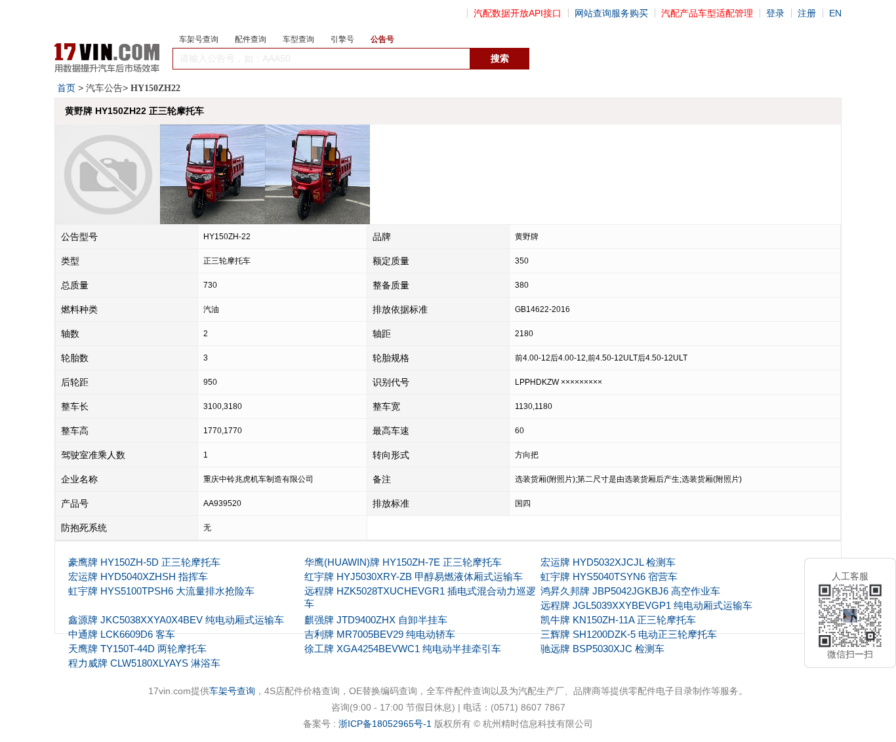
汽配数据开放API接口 (517, 13)
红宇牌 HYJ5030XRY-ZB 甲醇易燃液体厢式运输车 (413, 576)
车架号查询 (198, 39)
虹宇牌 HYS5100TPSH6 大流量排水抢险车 (161, 590)
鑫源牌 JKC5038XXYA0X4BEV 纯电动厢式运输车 (176, 619)
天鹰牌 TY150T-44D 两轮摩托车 (137, 648)
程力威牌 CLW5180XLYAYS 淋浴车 (144, 663)
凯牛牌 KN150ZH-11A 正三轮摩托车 (618, 619)
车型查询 (298, 39)
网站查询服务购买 (611, 13)
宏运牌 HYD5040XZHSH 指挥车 (138, 576)
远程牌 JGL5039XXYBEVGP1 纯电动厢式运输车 (646, 605)
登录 (775, 13)
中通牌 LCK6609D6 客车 (121, 634)
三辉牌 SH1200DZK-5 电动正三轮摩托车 (628, 634)
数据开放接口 (558, 59)
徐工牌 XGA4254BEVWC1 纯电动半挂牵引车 (402, 648)
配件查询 (250, 39)
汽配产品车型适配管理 (707, 13)
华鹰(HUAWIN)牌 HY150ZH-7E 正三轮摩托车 (403, 562)
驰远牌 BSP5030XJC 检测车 (602, 648)
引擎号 (342, 39)
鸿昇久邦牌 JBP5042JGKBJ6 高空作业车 (630, 590)
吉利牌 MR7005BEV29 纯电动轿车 (379, 634)
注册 (807, 13)
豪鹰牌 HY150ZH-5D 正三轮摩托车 (144, 562)
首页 (66, 88)
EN (835, 13)
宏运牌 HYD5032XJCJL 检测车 (608, 562)
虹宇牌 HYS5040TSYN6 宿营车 (609, 576)
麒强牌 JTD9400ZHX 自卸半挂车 (375, 619)
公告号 (382, 39)
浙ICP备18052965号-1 (385, 723)
